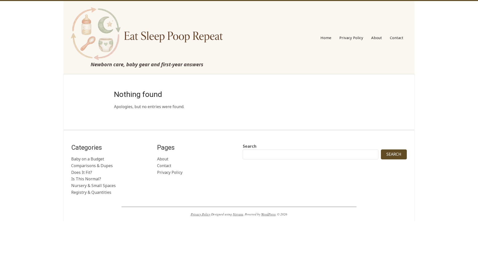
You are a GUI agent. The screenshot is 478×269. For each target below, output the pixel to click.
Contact (164, 165)
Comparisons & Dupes (92, 165)
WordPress (268, 214)
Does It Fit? (81, 172)
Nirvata (238, 214)
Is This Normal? (86, 179)
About (162, 159)
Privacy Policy (169, 172)
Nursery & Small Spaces (93, 185)
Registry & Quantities (91, 192)
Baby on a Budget (87, 159)
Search (249, 146)
